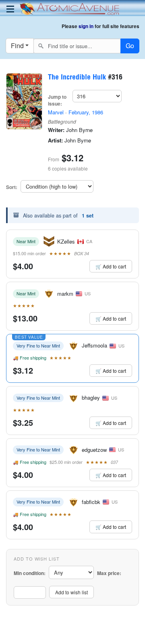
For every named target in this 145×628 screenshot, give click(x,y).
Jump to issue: (57, 100)
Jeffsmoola (94, 345)
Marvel (56, 112)
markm (65, 293)
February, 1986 (85, 112)
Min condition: (30, 573)
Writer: (56, 130)
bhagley (91, 397)
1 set (87, 215)
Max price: (109, 573)
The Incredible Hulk (77, 77)
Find (17, 45)
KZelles (66, 241)
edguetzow (94, 449)
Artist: (55, 140)
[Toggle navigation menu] (10, 9)
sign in (86, 26)
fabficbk (91, 502)
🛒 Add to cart (110, 266)
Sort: (11, 187)
